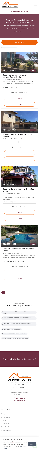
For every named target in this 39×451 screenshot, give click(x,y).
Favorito (15, 92)
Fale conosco (7, 430)
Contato (20, 104)
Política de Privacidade (9, 427)
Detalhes (20, 98)
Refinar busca (20, 42)
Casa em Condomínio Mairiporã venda (11, 329)
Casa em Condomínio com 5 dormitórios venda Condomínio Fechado (16, 318)
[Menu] (35, 5)
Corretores (6, 417)
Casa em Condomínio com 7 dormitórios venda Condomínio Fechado (16, 312)
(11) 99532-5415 (20, 398)
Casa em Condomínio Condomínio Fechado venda (14, 333)
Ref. (24, 92)
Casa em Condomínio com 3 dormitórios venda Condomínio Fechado (16, 324)
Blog (4, 420)
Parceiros (6, 423)
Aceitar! (32, 444)
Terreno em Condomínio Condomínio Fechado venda (15, 338)
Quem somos (7, 414)
